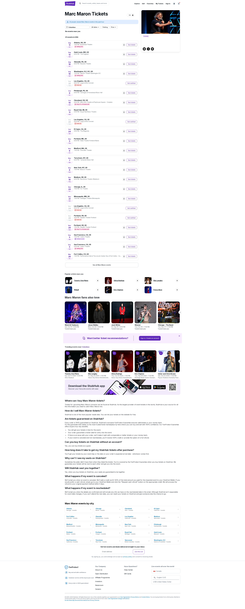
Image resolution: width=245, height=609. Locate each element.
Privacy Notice (135, 597)
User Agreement (125, 597)
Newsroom (99, 585)
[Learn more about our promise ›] (72, 567)
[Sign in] (174, 3)
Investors (98, 581)
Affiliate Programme (102, 578)
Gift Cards (127, 574)
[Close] (179, 336)
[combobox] (77, 27)
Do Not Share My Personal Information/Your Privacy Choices (82, 600)
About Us (98, 570)
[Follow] (124, 44)
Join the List (138, 551)
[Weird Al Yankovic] (75, 316)
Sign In (168, 3)
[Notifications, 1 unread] (178, 3)
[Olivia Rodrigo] (122, 364)
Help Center (128, 570)
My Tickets (159, 3)
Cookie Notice (146, 597)
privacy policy (127, 556)
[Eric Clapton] (145, 364)
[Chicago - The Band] (169, 316)
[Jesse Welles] (99, 316)
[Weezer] (145, 316)
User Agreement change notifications (118, 598)
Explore (137, 3)
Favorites (150, 3)
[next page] (179, 312)
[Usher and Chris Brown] (169, 364)
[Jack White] (122, 316)
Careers (98, 589)
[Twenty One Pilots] (75, 364)
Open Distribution (101, 574)
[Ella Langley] (99, 364)
